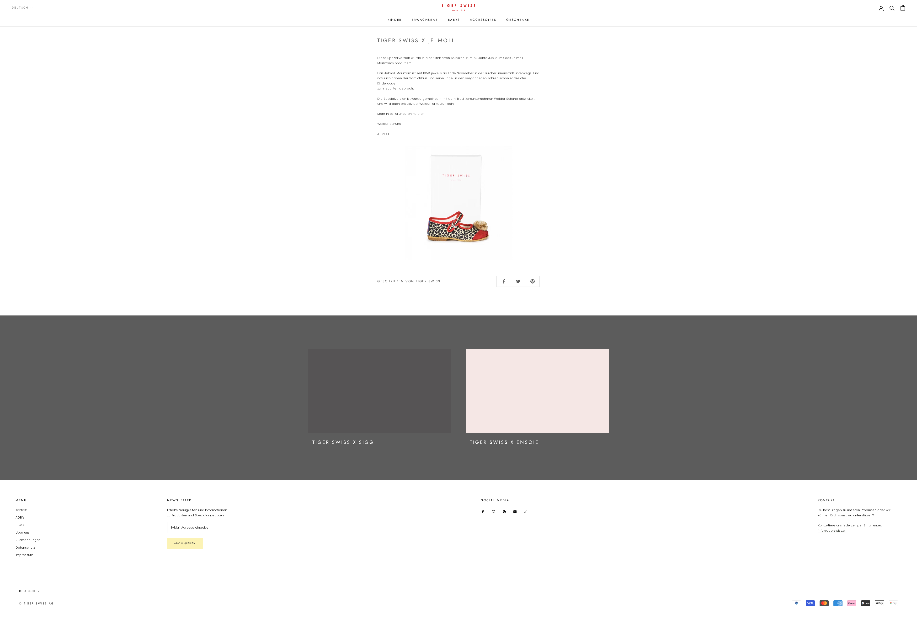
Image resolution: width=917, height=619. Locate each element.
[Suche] (892, 7)
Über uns (23, 532)
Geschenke (517, 19)
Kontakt (21, 510)
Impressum (24, 555)
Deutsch (20, 7)
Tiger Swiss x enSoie (504, 442)
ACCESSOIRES (483, 19)
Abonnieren (185, 543)
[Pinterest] (504, 511)
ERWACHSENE (425, 19)
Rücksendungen (28, 540)
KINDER (395, 19)
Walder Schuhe (389, 123)
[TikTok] (525, 511)
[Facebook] (482, 511)
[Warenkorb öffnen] (903, 7)
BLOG (20, 525)
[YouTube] (515, 511)
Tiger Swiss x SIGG (343, 442)
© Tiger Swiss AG (36, 603)
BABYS (454, 19)
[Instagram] (493, 511)
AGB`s (20, 517)
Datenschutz (25, 547)
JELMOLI (383, 134)
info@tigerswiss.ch (832, 530)
